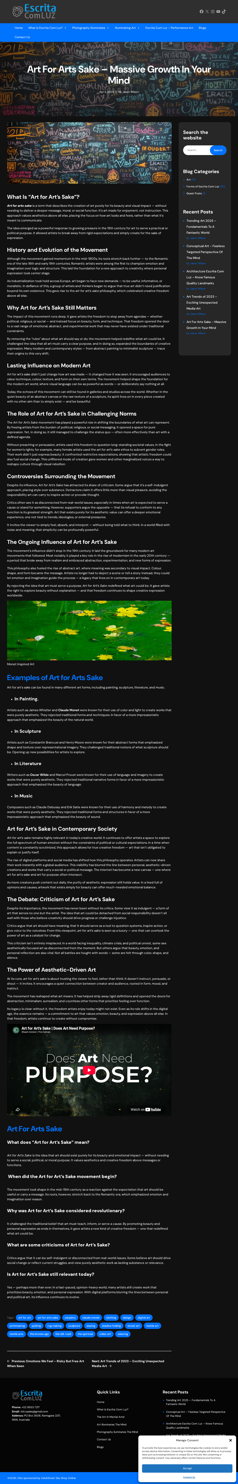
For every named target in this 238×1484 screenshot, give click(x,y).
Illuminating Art (125, 28)
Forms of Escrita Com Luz (202, 186)
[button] (230, 1440)
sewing (91, 1325)
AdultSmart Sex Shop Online (58, 1478)
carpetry (70, 1317)
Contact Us (189, 1477)
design (127, 1317)
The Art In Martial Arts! (111, 1417)
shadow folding (111, 1325)
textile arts (16, 1334)
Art (188, 179)
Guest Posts (194, 193)
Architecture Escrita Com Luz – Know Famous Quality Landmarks (205, 277)
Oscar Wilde (39, 775)
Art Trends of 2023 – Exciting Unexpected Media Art (202, 302)
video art (105, 1334)
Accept (187, 1468)
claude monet (90, 1317)
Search (218, 150)
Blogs (202, 28)
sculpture (74, 1325)
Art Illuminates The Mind (111, 1424)
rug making (55, 1325)
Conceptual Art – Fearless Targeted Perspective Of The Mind (205, 252)
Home (19, 28)
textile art (152, 1325)
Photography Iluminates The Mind (117, 1432)
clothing (111, 1317)
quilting (36, 1325)
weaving (123, 1334)
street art (134, 1325)
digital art (144, 1317)
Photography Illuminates (88, 28)
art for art (24, 1317)
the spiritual (85, 1334)
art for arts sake (48, 1317)
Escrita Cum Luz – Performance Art (169, 28)
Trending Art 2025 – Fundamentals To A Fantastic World (201, 227)
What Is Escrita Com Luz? (45, 28)
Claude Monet (68, 710)
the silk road (63, 1334)
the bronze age (39, 1334)
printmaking (17, 1325)
